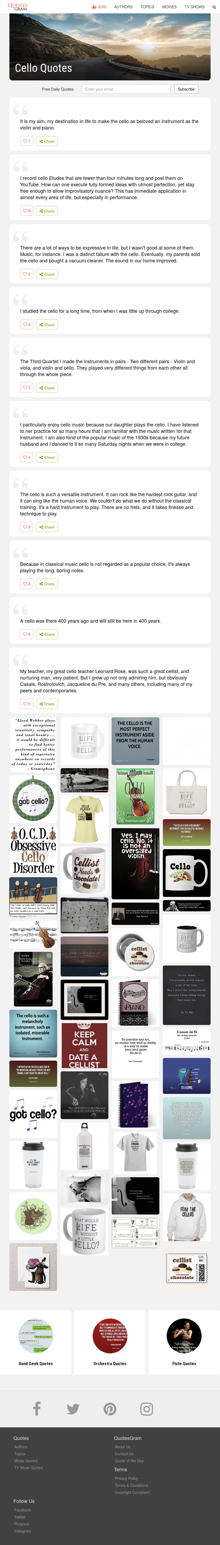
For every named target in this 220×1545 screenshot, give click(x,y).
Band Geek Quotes (36, 1363)
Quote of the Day (129, 1460)
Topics (147, 6)
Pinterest (21, 1524)
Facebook (22, 1510)
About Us (122, 1446)
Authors (123, 6)
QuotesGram (17, 6)
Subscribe (186, 89)
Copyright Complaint (132, 1492)
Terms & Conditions (131, 1485)
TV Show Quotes (28, 1467)
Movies (169, 6)
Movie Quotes (26, 1460)
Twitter (19, 1517)
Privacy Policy (126, 1478)
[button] (214, 6)
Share (48, 141)
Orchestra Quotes (109, 1363)
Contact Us (124, 1453)
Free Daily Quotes (58, 89)
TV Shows (194, 6)
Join (101, 6)
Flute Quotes (184, 1363)
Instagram (22, 1530)
